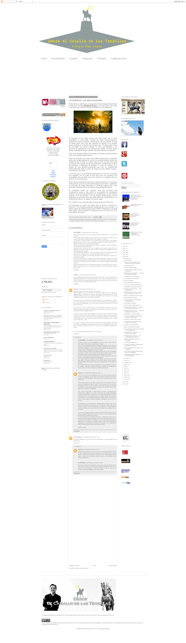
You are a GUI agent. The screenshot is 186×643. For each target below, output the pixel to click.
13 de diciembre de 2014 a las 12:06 (94, 340)
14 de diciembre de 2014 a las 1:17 (92, 449)
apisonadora (88, 219)
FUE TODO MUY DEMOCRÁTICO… (132, 305)
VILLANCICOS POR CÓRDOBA (131, 276)
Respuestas (78, 337)
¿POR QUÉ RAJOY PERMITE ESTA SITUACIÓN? (135, 224)
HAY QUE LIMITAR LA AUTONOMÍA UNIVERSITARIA (132, 300)
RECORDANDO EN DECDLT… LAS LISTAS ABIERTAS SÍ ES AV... (132, 336)
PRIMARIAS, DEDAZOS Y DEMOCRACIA (136, 205)
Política (82, 220)
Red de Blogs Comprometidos (97, 220)
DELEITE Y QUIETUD (48, 311)
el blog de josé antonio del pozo (52, 310)
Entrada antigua (113, 565)
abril (125, 373)
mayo (125, 371)
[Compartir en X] (99, 217)
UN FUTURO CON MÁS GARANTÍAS (133, 284)
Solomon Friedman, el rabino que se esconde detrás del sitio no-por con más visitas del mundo (53, 327)
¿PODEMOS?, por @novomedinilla (132, 314)
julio (125, 366)
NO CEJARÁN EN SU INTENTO (131, 278)
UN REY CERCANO (128, 280)
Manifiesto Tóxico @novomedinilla (52, 315)
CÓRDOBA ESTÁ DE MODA (130, 297)
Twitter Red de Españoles (53, 155)
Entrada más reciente (74, 565)
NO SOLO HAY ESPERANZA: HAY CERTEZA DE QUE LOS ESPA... (132, 263)
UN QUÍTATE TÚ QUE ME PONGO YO (133, 286)
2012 (124, 384)
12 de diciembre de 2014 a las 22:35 (87, 274)
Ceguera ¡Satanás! (48, 361)
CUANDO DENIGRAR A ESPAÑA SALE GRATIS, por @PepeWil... (133, 317)
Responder (76, 269)
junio (125, 368)
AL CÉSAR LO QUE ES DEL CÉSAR (132, 319)
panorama (72, 220)
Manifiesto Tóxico (90, 106)
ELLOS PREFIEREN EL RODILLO (132, 282)
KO (108, 219)
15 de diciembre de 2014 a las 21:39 (94, 462)
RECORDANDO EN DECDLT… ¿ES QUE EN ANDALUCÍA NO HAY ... (134, 311)
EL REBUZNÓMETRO (49, 341)
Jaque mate (46, 356)
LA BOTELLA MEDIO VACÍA (130, 267)
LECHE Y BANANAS (49, 337)
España (73, 58)
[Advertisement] (93, 79)
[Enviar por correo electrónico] (94, 217)
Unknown (76, 289)
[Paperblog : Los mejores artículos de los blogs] (126, 484)
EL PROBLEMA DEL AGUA (50, 333)
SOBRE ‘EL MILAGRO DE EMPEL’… (132, 327)
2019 (124, 246)
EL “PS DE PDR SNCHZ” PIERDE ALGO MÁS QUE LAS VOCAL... (133, 345)
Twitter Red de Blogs (53, 153)
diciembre (126, 258)
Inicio (43, 58)
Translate (53, 292)
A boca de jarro (47, 355)
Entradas (46, 299)
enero (125, 379)
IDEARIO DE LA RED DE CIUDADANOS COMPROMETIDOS (136, 233)
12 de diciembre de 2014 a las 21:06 (89, 232)
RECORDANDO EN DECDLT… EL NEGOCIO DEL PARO (132, 333)
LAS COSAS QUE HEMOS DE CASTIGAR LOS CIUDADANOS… (134, 329)
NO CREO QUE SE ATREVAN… (131, 324)
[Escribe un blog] (96, 217)
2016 (124, 252)
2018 (124, 248)
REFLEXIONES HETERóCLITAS (51, 332)
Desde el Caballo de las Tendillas (49, 622)
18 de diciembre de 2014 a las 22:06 (92, 372)
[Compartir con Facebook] (101, 217)
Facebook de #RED (53, 152)
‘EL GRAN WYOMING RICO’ (130, 342)
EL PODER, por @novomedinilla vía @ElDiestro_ (134, 215)
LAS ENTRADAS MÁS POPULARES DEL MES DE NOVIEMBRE (133, 352)
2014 (124, 256)
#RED (75, 219)
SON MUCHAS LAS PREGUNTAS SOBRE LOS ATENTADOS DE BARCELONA (136, 197)
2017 (124, 250)
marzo (125, 375)
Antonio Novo (81, 219)
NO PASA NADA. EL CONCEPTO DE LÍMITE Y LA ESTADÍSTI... (132, 322)
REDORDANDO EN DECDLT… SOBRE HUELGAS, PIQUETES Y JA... (133, 308)
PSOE (88, 220)
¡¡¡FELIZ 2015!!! (127, 260)
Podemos (78, 220)
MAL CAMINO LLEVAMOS (130, 303)
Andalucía (87, 58)
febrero (126, 377)
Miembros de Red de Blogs (53, 150)
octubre (126, 360)
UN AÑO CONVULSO (129, 265)
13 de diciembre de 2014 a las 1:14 (87, 289)
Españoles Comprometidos (53, 149)
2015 (124, 254)
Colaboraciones (119, 58)
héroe (105, 219)
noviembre (126, 358)
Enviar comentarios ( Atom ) (82, 568)
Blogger (107, 628)
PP (86, 220)
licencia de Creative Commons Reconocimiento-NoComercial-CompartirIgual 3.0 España (84, 622)
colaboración (100, 219)
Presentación (58, 58)
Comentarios (47, 302)
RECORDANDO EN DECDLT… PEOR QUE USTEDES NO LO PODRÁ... (133, 293)
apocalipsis (94, 219)
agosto (125, 364)
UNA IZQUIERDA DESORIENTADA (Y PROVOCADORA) (133, 355)
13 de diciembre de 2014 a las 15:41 (90, 437)
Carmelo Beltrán (78, 437)
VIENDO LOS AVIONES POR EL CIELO (133, 295)
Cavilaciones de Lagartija (50, 348)
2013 (124, 382)
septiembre (127, 362)
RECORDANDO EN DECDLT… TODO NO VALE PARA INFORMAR (134, 274)
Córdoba (101, 58)
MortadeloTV (47, 360)
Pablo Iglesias (113, 219)
